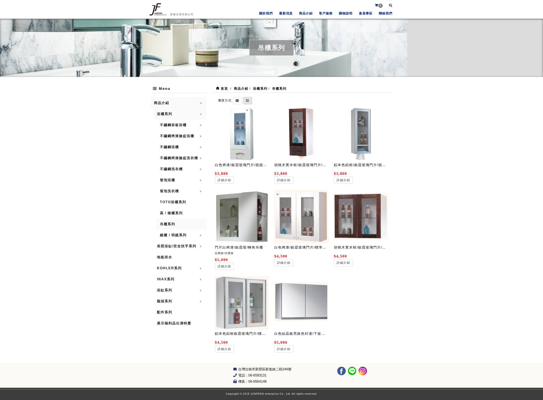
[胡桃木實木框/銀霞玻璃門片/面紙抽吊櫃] (301, 134)
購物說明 (346, 13)
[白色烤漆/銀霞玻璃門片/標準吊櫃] (301, 217)
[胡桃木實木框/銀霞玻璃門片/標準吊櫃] (361, 217)
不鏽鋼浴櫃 (169, 147)
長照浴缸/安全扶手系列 (176, 246)
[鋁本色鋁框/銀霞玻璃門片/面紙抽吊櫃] (361, 134)
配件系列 (164, 312)
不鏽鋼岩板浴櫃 (173, 125)
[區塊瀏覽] (247, 100)
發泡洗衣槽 (169, 191)
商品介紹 (306, 13)
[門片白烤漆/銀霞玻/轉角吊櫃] (242, 217)
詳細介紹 (224, 180)
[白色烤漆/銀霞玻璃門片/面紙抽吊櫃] (242, 134)
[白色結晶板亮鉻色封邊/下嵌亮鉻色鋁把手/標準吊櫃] (301, 303)
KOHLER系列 (169, 268)
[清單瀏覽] (237, 100)
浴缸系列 (164, 290)
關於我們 (266, 13)
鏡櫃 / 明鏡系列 (173, 235)
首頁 (224, 88)
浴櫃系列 (164, 114)
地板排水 (164, 257)
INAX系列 (166, 279)
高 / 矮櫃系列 (171, 213)
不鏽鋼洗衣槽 (171, 169)
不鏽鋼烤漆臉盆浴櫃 (177, 136)
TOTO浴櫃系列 (173, 202)
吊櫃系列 (167, 224)
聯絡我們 (385, 13)
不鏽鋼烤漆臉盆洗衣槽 (179, 158)
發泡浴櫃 (167, 180)
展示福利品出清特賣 (174, 323)
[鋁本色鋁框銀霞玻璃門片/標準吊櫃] (242, 303)
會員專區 (365, 13)
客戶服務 (326, 13)
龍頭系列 (164, 301)
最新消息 (286, 13)
